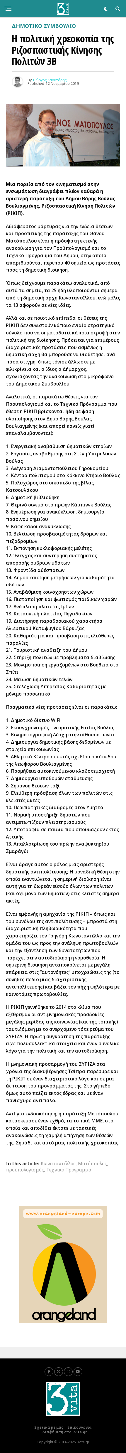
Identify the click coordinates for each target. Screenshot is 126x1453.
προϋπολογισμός (25, 1169)
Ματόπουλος (92, 1163)
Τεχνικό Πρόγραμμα (68, 1169)
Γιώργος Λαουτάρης (50, 80)
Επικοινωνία (79, 1427)
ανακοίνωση (20, 248)
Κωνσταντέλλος (58, 1163)
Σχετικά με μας (48, 1427)
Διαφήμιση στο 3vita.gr (64, 1432)
